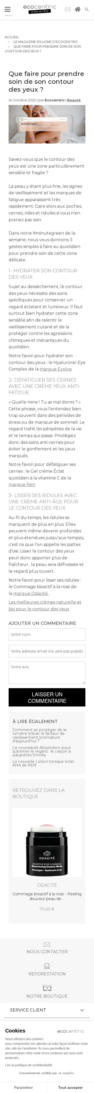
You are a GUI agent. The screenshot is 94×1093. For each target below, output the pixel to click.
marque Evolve (56, 369)
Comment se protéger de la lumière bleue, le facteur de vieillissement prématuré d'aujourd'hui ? (39, 735)
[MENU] (7, 10)
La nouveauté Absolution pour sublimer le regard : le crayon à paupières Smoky (42, 751)
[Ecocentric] (40, 9)
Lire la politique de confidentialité (28, 1065)
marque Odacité (31, 593)
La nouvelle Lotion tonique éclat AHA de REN (43, 763)
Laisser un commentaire (47, 697)
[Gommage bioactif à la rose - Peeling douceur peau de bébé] (47, 860)
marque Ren (22, 484)
